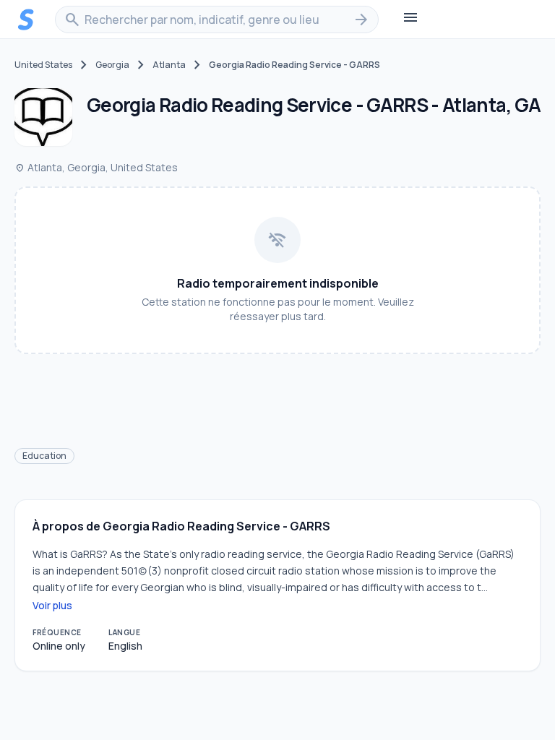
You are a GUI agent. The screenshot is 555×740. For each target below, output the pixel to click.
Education (44, 455)
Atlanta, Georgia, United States (96, 167)
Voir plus (52, 605)
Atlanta (169, 65)
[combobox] (217, 19)
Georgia (112, 65)
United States (43, 65)
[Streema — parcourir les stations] (26, 19)
